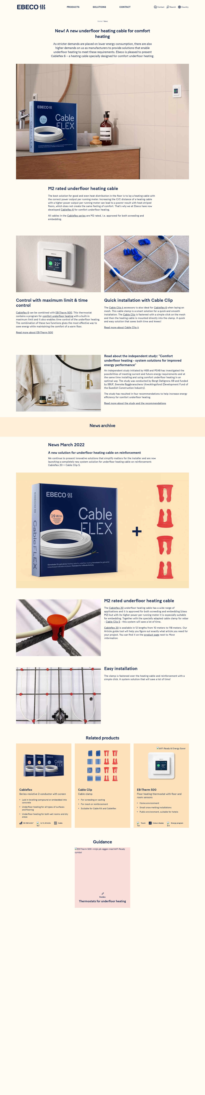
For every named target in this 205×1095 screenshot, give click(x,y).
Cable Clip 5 (113, 621)
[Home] (31, 7)
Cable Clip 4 (116, 307)
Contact (125, 7)
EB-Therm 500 (64, 312)
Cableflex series (76, 215)
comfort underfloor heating (58, 316)
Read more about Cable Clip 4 (121, 327)
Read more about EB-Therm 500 (34, 332)
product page (151, 634)
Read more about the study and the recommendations (135, 403)
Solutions (99, 7)
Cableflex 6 (67, 209)
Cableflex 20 (116, 607)
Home (99, 21)
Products (73, 7)
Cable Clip (129, 314)
